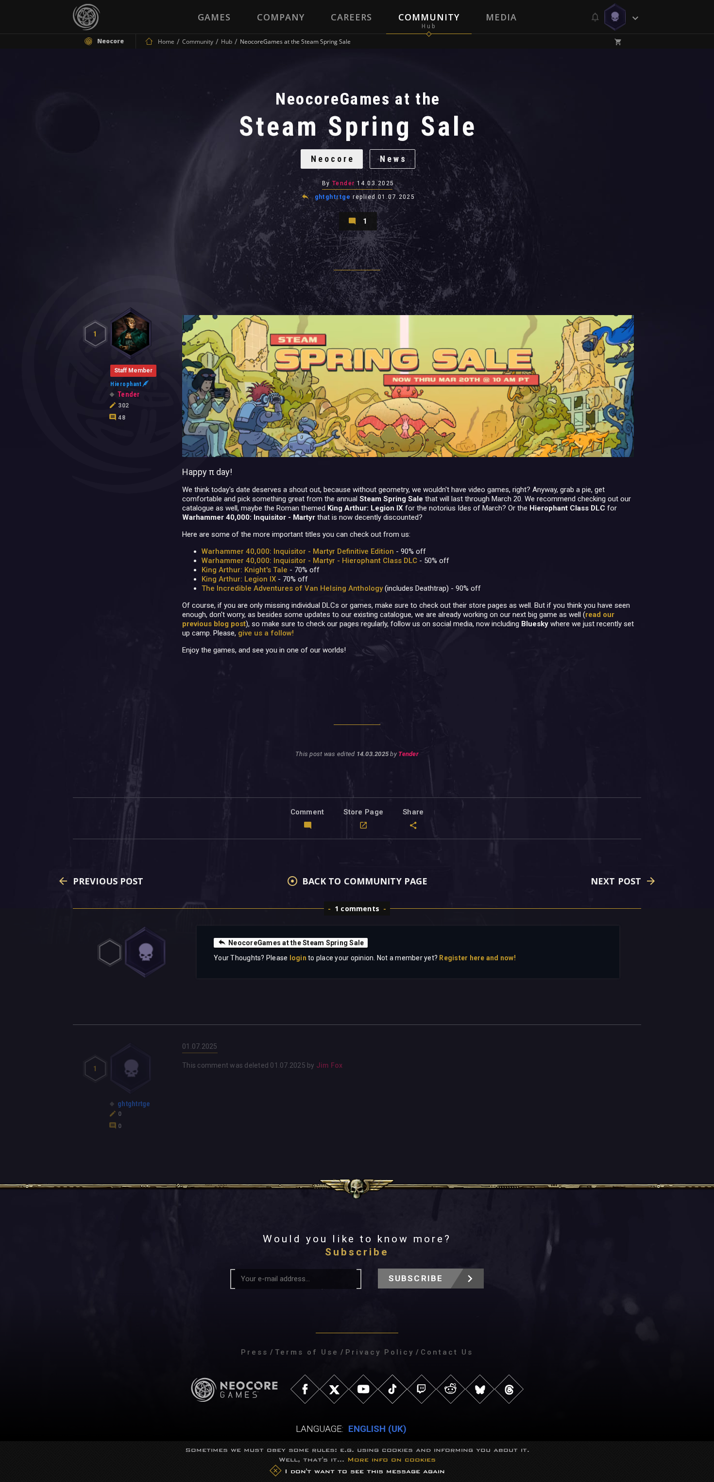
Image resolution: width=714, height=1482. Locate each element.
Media (501, 17)
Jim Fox (329, 1065)
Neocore (333, 159)
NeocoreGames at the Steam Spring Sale (296, 943)
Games (214, 17)
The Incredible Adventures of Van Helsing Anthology (292, 588)
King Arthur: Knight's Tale (245, 569)
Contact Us (447, 1352)
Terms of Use (307, 1352)
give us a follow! (266, 633)
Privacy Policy (379, 1352)
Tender (343, 183)
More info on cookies (391, 1459)
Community (428, 17)
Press (254, 1352)
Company (281, 17)
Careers (351, 17)
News (393, 159)
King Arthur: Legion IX (239, 579)
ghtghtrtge (333, 197)
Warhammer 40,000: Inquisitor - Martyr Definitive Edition (298, 551)
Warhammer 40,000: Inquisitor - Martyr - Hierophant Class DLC (309, 560)
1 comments (357, 908)
